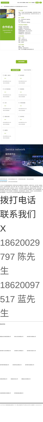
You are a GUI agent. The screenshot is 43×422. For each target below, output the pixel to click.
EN (40, 2)
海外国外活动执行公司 (31, 350)
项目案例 (23, 2)
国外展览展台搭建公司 (18, 393)
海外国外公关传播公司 (18, 350)
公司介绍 (20, 2)
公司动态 (26, 2)
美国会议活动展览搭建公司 (5, 336)
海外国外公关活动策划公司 (5, 350)
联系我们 (29, 2)
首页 (18, 2)
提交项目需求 (21, 61)
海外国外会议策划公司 (17, 364)
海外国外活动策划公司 (31, 336)
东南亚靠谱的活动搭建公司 (5, 393)
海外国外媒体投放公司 (4, 364)
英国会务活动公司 (14, 378)
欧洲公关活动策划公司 (18, 336)
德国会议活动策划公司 (26, 378)
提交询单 (37, 2)
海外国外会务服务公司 (29, 364)
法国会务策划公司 (3, 378)
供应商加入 (33, 2)
